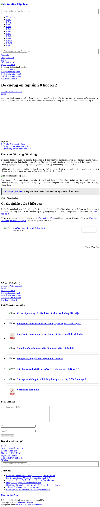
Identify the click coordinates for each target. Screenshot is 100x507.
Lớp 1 (8, 19)
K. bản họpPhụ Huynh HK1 (9, 452)
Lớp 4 (8, 26)
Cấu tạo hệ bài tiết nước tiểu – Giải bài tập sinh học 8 (28, 490)
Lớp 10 (9, 43)
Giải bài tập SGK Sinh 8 (11, 76)
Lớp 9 (8, 38)
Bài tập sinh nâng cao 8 (10, 72)
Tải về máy (89, 229)
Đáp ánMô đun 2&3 (6, 447)
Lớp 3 (8, 24)
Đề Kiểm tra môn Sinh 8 (11, 74)
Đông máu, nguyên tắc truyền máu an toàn (40, 358)
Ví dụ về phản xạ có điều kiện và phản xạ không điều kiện (48, 313)
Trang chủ (10, 17)
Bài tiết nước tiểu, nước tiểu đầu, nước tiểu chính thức (45, 348)
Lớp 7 (8, 34)
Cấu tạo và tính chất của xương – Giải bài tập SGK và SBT (49, 369)
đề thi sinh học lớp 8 (46, 218)
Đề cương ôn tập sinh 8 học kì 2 (28, 228)
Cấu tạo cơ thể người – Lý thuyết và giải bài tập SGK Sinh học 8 (51, 379)
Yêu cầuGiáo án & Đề (9, 456)
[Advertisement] (50, 122)
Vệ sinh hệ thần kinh (28, 389)
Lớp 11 (9, 41)
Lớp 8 (8, 36)
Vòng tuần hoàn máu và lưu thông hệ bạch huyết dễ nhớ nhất (50, 334)
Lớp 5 (8, 29)
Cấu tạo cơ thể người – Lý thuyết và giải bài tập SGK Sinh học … (33, 485)
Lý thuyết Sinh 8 (8, 69)
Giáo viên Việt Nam (9, 495)
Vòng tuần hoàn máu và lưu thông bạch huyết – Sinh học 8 (49, 323)
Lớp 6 (8, 31)
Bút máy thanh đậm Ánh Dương (28, 505)
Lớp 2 (8, 22)
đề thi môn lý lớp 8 (18, 220)
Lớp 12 (9, 45)
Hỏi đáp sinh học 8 (9, 79)
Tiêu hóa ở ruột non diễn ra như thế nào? (23, 487)
